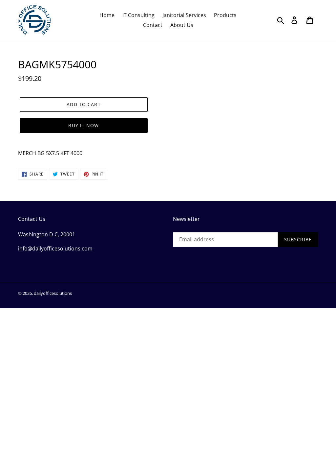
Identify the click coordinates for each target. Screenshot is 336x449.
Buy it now (83, 125)
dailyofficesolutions (53, 293)
